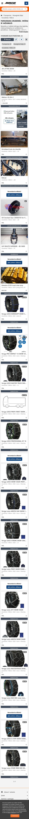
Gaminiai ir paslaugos (7, 799)
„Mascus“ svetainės (9, 792)
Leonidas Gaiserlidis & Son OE (14, 225)
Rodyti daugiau (23, 32)
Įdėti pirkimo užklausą (14, 195)
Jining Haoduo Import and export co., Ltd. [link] (14, 293)
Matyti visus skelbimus (10, 121)
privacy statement (12, 812)
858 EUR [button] (4, 290)
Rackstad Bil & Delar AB (14, 106)
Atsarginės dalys (18, 15)
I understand (15, 815)
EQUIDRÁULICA (14, 254)
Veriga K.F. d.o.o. (14, 322)
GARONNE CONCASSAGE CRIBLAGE (14, 157)
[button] (7, 39)
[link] (14, 59)
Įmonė (3, 795)
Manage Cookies (23, 810)
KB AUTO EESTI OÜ (14, 76)
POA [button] (3, 74)
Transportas (7, 15)
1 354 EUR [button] (5, 103)
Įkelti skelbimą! (26, 3)
